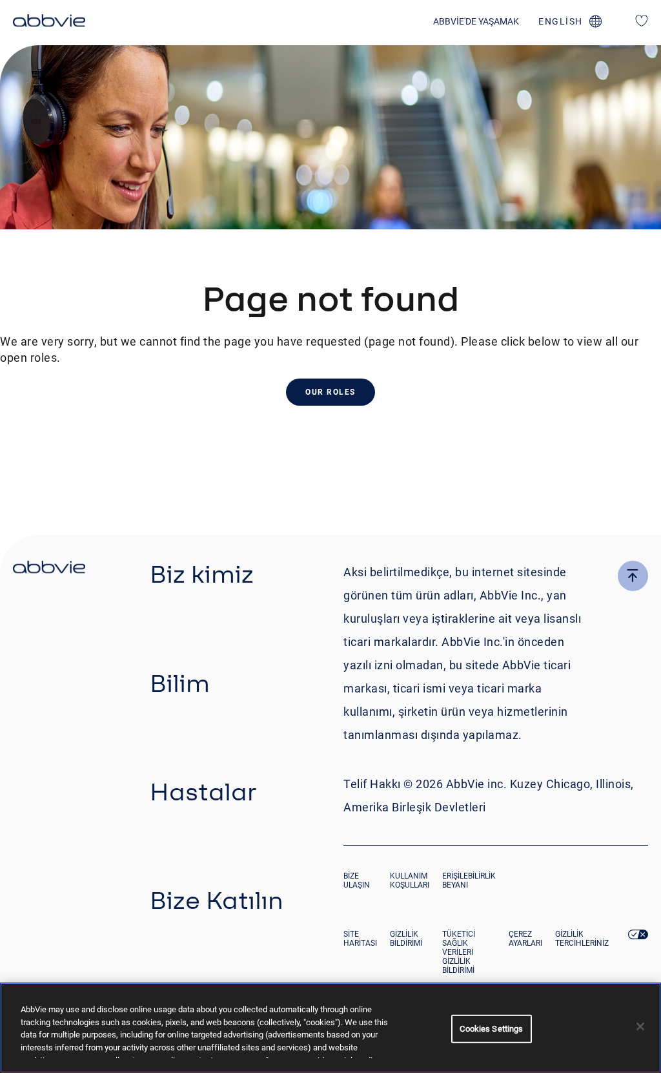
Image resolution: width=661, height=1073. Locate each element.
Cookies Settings (491, 1029)
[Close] (640, 1026)
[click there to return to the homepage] (49, 569)
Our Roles (330, 392)
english (560, 21)
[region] (330, 1028)
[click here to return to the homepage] (49, 22)
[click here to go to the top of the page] (633, 576)
